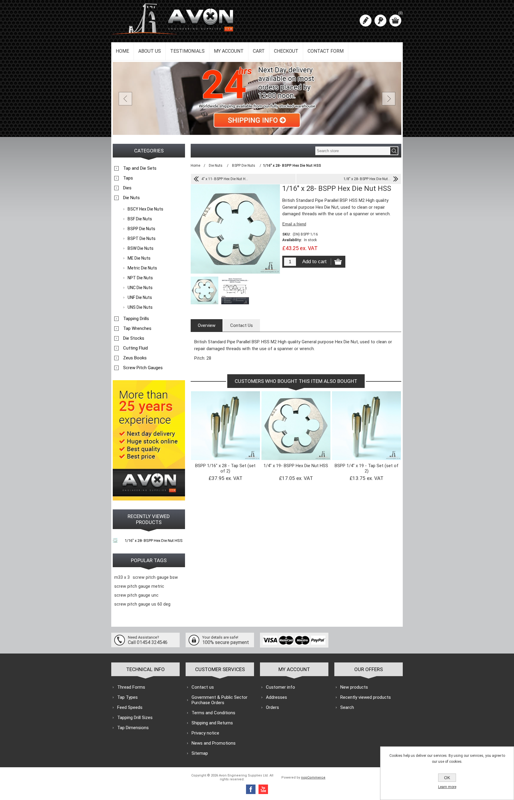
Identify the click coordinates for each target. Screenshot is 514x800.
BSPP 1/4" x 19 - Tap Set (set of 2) (367, 468)
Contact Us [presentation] (241, 325)
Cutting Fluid (135, 348)
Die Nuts (131, 197)
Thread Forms (131, 687)
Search (347, 707)
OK (447, 777)
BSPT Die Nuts (142, 238)
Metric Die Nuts (142, 268)
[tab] (206, 325)
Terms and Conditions (213, 712)
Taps (128, 178)
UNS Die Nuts (140, 307)
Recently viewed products (365, 697)
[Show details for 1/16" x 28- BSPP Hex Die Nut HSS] (115, 540)
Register (366, 20)
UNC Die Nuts (140, 287)
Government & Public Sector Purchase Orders (219, 700)
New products (354, 687)
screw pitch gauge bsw (155, 577)
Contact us (203, 687)
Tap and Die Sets (139, 168)
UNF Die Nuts (140, 297)
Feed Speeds (129, 707)
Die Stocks (133, 338)
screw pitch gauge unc (136, 595)
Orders (272, 707)
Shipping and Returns (212, 723)
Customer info (280, 687)
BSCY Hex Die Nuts (145, 209)
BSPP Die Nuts (141, 228)
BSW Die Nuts (140, 248)
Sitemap (200, 753)
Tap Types (127, 697)
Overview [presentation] (206, 325)
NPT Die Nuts (140, 277)
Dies (127, 188)
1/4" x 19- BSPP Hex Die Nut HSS (296, 465)
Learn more (447, 787)
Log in (380, 20)
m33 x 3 (122, 577)
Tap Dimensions (133, 727)
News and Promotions (214, 743)
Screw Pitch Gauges (143, 367)
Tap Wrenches (137, 328)
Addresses (276, 697)
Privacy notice (205, 733)
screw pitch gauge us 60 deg (142, 604)
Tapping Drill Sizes (135, 717)
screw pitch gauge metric (139, 586)
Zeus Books (135, 358)
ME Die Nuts (139, 258)
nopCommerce (313, 777)
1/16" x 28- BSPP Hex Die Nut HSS (154, 540)
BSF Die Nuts (140, 218)
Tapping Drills (136, 318)
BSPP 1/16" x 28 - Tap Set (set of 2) (225, 468)
